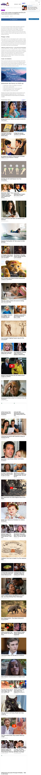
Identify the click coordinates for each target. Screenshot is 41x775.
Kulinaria (3, 10)
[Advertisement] (13, 23)
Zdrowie (16, 4)
